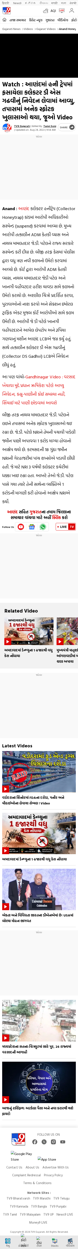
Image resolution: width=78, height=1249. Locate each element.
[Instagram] (53, 1141)
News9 (17, 3)
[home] (4, 19)
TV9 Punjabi (58, 1206)
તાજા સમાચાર (18, 20)
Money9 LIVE (38, 1222)
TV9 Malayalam (30, 1214)
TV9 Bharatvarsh (18, 1198)
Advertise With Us (55, 1167)
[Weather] (46, 10)
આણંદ (23, 208)
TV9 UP (48, 1214)
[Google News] (31, 527)
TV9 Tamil (10, 1214)
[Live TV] (61, 10)
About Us (32, 1167)
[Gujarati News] (6, 11)
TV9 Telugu (61, 1198)
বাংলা (63, 3)
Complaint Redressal (26, 1175)
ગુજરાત (50, 20)
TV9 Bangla (39, 1206)
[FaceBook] (34, 1141)
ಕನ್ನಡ (30, 3)
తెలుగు (43, 3)
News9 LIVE (65, 1214)
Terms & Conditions (37, 1182)
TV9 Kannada (19, 1206)
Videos (28, 28)
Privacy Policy (53, 1175)
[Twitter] (44, 1141)
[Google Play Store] (24, 1156)
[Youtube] (20, 527)
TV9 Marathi (41, 1198)
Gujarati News (11, 28)
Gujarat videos (46, 28)
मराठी (54, 3)
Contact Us (14, 1167)
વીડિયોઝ (62, 20)
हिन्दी (6, 3)
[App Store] (51, 1161)
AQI (53, 10)
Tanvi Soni (49, 126)
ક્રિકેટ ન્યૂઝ (35, 20)
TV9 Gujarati (22, 126)
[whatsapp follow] (42, 527)
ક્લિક (56, 517)
